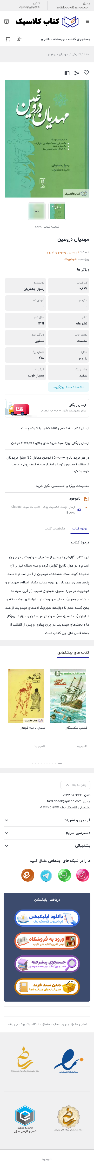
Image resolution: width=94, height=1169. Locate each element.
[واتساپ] (64, 875)
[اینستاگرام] (82, 875)
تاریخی (76, 54)
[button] (60, 763)
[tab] (79, 529)
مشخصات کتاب (55, 529)
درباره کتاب (79, 529)
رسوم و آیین (56, 252)
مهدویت (70, 259)
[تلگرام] (46, 875)
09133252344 (29, 8)
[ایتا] (27, 875)
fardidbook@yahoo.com (72, 8)
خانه (86, 54)
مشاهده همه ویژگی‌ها (68, 387)
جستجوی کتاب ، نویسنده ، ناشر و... (64, 39)
